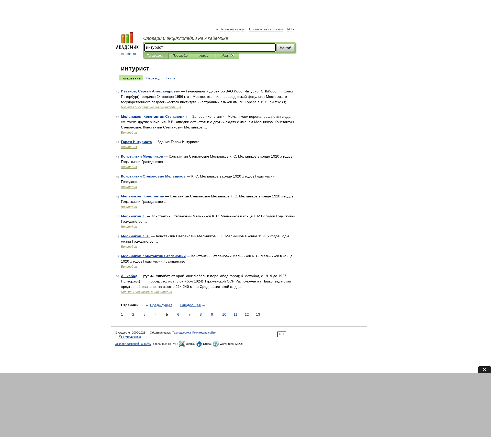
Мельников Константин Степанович (153, 256)
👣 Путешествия (130, 336)
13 (258, 314)
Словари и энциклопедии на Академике (185, 38)
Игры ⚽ (227, 55)
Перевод (153, 78)
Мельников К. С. (135, 236)
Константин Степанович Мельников (153, 176)
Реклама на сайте (204, 332)
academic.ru (127, 54)
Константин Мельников (142, 156)
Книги (203, 55)
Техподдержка (181, 332)
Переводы (180, 55)
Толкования (155, 55)
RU (289, 29)
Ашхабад (129, 276)
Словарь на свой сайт (266, 29)
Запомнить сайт (232, 29)
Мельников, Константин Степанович (154, 116)
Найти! (285, 48)
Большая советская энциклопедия (146, 292)
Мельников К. (133, 216)
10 (224, 314)
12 (247, 314)
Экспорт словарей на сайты (133, 343)
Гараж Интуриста (136, 142)
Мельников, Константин (142, 196)
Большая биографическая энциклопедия (151, 107)
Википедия (129, 132)
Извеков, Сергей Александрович (150, 91)
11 (235, 314)
